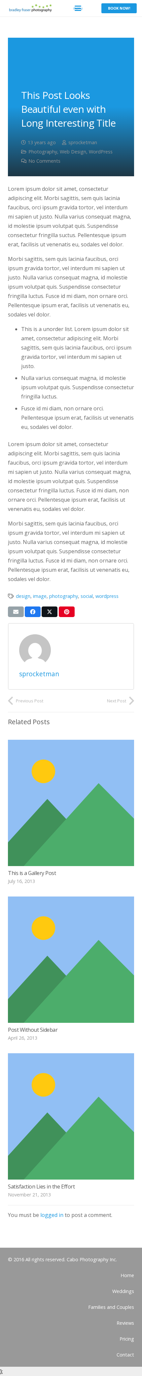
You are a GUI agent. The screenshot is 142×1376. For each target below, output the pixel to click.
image (40, 596)
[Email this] (16, 611)
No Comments (44, 161)
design (23, 596)
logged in (51, 1215)
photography (63, 596)
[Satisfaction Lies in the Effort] (71, 1116)
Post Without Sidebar (32, 1029)
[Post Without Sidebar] (71, 959)
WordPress (101, 151)
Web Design (73, 151)
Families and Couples (111, 1307)
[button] (78, 8)
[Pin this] (67, 611)
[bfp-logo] (29, 8)
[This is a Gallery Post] (71, 803)
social (87, 596)
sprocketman (82, 142)
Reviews (125, 1323)
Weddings (123, 1291)
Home (127, 1275)
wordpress (107, 596)
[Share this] (33, 611)
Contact (125, 1355)
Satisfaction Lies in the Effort (41, 1186)
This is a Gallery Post (32, 873)
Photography (42, 151)
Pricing (127, 1339)
